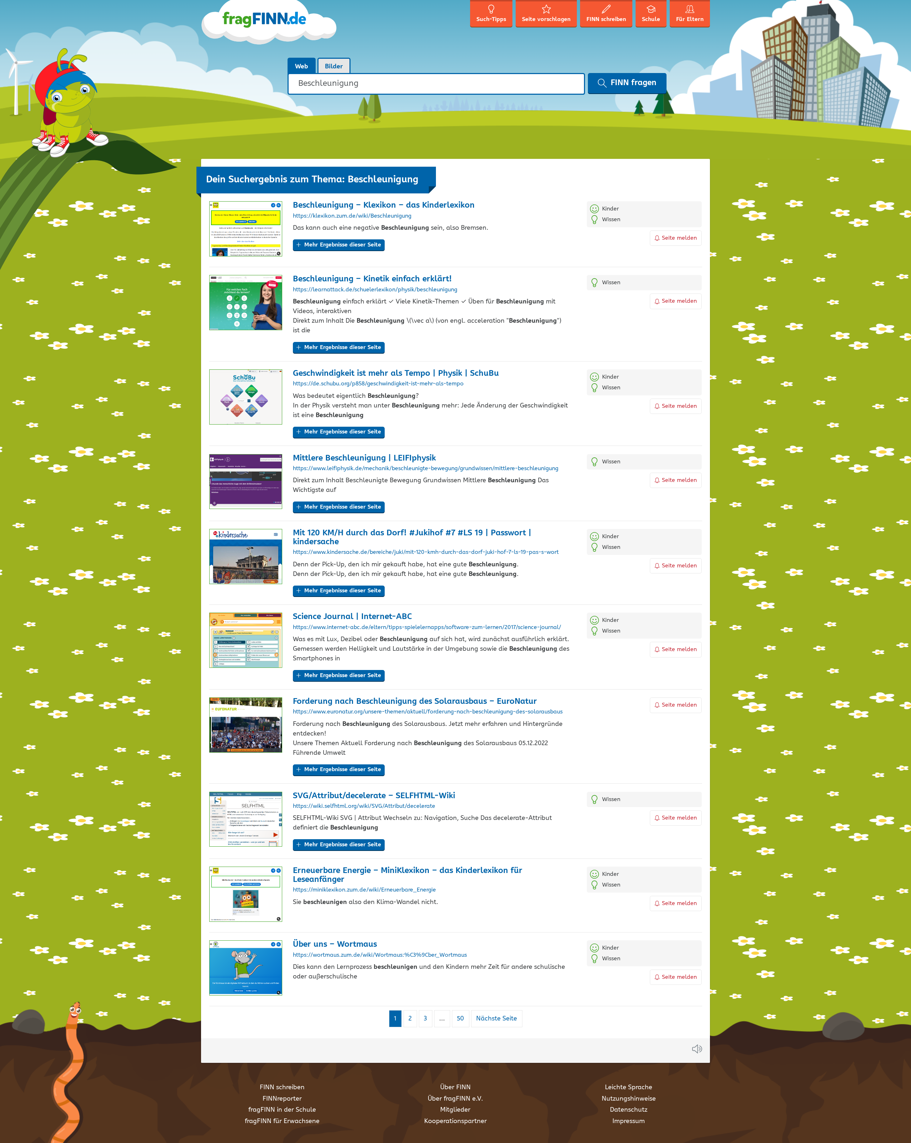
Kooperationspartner (455, 1121)
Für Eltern (690, 19)
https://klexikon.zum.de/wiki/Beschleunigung (352, 216)
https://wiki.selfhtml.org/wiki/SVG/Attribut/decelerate (364, 806)
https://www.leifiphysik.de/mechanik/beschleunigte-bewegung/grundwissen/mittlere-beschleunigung (425, 468)
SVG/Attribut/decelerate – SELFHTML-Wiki (374, 796)
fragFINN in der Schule (282, 1110)
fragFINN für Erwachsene (282, 1121)
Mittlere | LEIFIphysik (364, 458)
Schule (651, 19)
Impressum (628, 1121)
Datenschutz (628, 1110)
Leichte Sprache (628, 1087)
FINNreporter (282, 1099)
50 (463, 1018)
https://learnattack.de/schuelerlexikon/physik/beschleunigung (375, 290)
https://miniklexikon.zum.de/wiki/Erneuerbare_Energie (364, 890)
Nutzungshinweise (629, 1099)
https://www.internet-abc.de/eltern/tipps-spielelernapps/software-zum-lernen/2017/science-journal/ (427, 627)
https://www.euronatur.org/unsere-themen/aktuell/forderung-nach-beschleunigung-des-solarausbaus (428, 712)
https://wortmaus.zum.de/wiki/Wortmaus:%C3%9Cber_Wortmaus (380, 955)
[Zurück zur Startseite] (269, 28)
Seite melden (679, 238)
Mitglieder (455, 1110)
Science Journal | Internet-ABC (352, 617)
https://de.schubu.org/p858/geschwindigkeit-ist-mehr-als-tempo (378, 384)
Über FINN (455, 1087)
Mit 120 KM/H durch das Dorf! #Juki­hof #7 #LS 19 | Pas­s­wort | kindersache (412, 537)
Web (301, 67)
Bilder (334, 67)
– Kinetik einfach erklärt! (372, 279)
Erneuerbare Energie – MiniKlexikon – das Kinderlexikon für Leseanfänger (407, 875)
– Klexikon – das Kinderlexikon (384, 205)
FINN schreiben (282, 1087)
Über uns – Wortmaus (335, 944)
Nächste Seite (496, 1019)
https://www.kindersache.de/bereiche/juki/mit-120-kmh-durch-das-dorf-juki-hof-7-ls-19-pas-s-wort (426, 552)
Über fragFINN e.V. (455, 1099)
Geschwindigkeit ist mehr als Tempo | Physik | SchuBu (396, 373)
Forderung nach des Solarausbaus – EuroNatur (415, 701)
